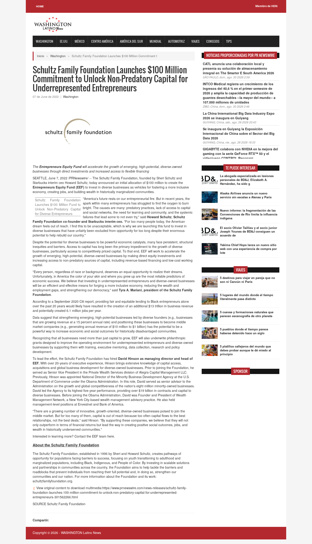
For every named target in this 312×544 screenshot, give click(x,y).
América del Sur (131, 41)
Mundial (155, 41)
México (80, 41)
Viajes (195, 41)
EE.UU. (64, 41)
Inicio (40, 56)
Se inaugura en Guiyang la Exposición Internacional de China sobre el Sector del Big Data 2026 (239, 133)
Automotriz (176, 41)
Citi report (74, 301)
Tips (229, 41)
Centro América (102, 41)
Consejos (212, 41)
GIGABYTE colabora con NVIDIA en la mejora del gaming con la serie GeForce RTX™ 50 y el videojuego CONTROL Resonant (240, 153)
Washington (44, 41)
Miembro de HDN (266, 6)
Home (40, 6)
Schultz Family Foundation (118, 178)
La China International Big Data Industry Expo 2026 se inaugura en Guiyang (239, 115)
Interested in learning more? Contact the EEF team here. (74, 436)
